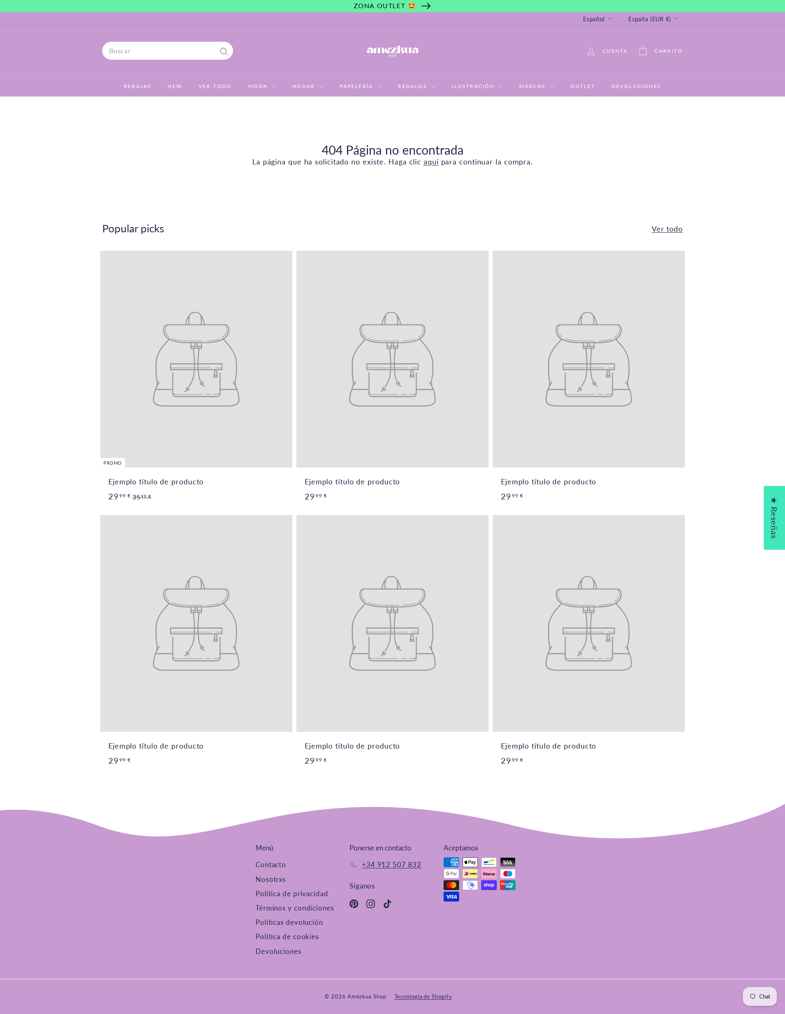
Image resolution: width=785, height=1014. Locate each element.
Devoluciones (637, 86)
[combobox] (167, 51)
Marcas (533, 86)
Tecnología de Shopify (423, 996)
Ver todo (667, 228)
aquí (431, 161)
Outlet (582, 86)
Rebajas (138, 86)
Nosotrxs (271, 879)
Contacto (271, 864)
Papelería (357, 86)
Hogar (304, 86)
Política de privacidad (292, 893)
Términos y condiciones (295, 908)
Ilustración (474, 86)
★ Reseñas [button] (774, 517)
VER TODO (215, 86)
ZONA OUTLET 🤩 (385, 5)
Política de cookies (287, 936)
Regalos (413, 86)
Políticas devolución (289, 922)
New (175, 86)
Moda (259, 86)
